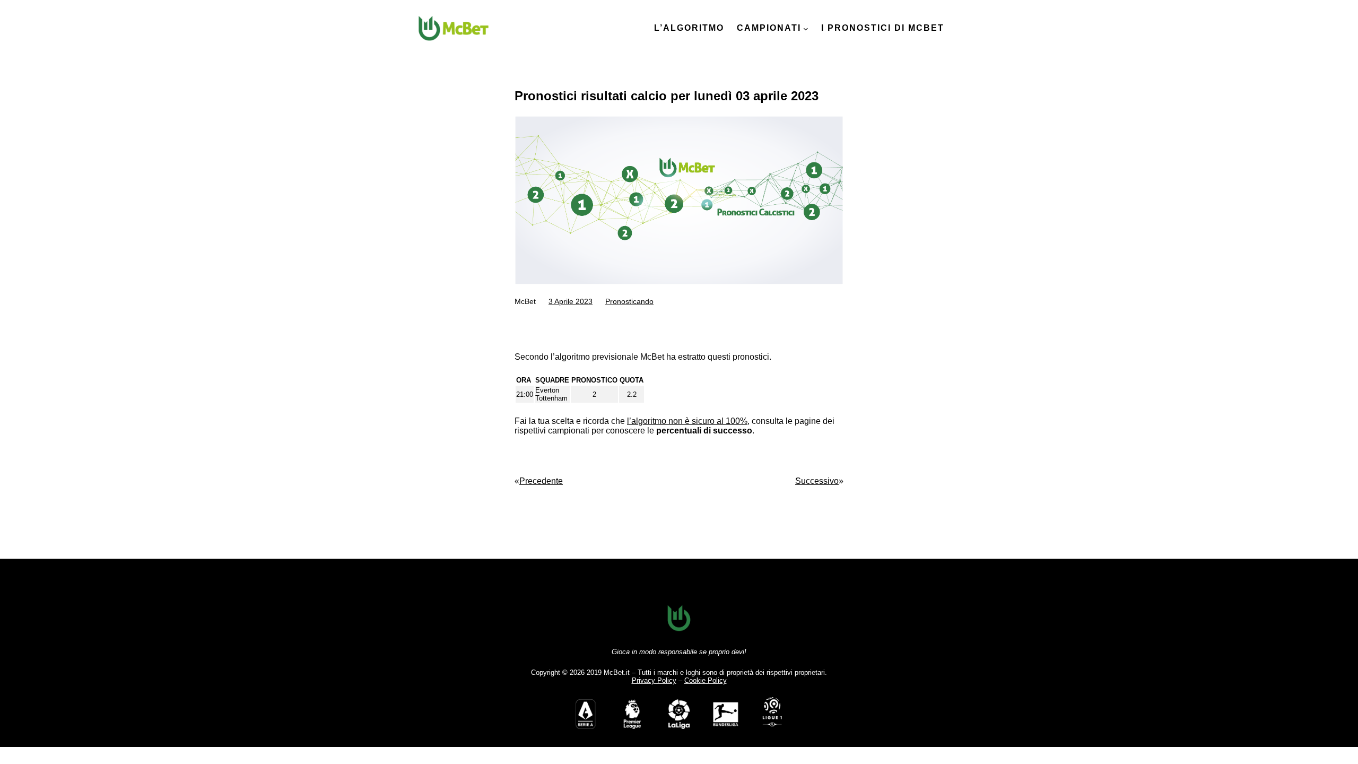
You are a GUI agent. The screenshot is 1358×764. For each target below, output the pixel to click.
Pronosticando (629, 301)
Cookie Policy (705, 680)
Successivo (817, 480)
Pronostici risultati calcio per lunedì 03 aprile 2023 (667, 96)
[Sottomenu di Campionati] (805, 28)
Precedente (541, 480)
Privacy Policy (654, 680)
